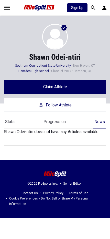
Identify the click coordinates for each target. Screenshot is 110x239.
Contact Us (29, 193)
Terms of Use (78, 193)
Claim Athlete (55, 86)
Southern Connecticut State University (43, 65)
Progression (54, 121)
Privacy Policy (53, 193)
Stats (10, 121)
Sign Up (77, 8)
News (99, 121)
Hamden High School (33, 71)
